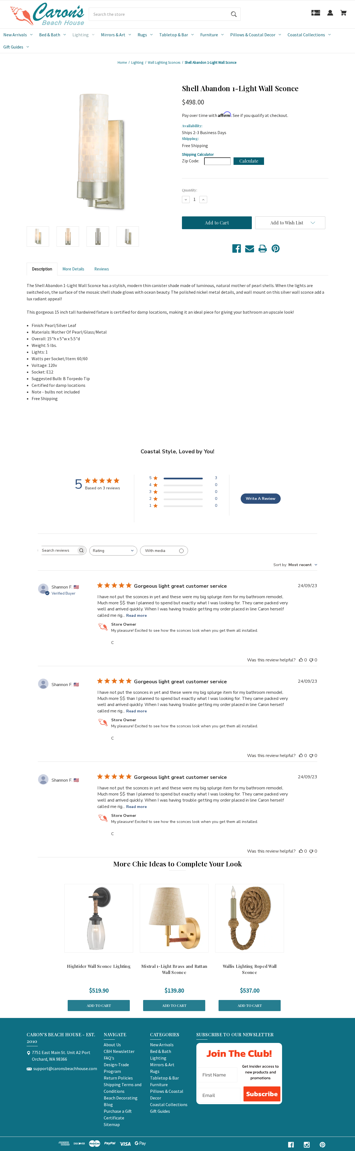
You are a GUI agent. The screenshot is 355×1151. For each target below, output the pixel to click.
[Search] (234, 14)
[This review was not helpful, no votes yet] (311, 660)
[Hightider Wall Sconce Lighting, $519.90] (98, 918)
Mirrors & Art (113, 34)
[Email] (249, 248)
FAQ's (109, 1058)
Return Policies (118, 1078)
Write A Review (260, 498)
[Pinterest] (275, 248)
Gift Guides (13, 47)
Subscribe (262, 1094)
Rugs (142, 34)
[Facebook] (236, 248)
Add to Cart (99, 1005)
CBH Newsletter (119, 1051)
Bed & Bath (49, 34)
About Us (112, 1044)
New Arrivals (15, 34)
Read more (136, 615)
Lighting (80, 34)
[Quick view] (91, 947)
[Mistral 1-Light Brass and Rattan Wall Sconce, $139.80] (174, 918)
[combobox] (113, 551)
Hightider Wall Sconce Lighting (99, 966)
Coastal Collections (306, 34)
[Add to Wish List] (106, 947)
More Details (73, 269)
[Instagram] (306, 1145)
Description (42, 269)
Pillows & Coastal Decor (252, 34)
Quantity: (189, 190)
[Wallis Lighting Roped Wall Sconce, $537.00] (249, 918)
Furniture (209, 34)
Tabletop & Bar (173, 34)
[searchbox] (57, 550)
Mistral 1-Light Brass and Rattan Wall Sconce (174, 969)
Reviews (101, 269)
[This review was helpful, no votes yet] (301, 660)
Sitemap (112, 1124)
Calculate (248, 161)
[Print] (262, 248)
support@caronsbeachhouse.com (65, 1068)
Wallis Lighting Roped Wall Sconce (250, 969)
